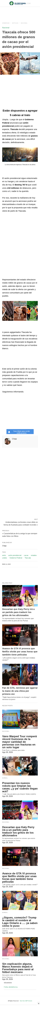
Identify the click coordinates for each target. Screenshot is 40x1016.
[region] (20, 12)
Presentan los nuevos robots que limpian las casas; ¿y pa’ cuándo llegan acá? (20, 787)
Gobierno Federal (16, 558)
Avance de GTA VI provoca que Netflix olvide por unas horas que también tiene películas (19, 651)
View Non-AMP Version (26, 1000)
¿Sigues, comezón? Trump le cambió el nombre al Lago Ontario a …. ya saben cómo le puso (20, 921)
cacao (26, 555)
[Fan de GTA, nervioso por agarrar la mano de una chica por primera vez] (20, 674)
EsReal (5, 778)
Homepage (6, 23)
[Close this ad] (38, 1003)
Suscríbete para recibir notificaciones (21, 432)
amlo (4, 555)
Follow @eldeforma (11, 987)
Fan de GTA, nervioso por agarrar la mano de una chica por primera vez (20, 691)
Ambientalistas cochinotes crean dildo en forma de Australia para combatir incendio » (21, 523)
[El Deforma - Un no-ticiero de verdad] (20, 3)
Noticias (15, 23)
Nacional (24, 23)
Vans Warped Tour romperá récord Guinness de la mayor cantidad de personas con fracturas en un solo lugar (19, 742)
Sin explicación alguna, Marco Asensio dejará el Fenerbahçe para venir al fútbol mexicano (18, 968)
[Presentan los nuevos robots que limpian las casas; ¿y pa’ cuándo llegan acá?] (20, 766)
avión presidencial (14, 555)
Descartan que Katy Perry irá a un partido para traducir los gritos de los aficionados (18, 612)
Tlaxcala (28, 558)
